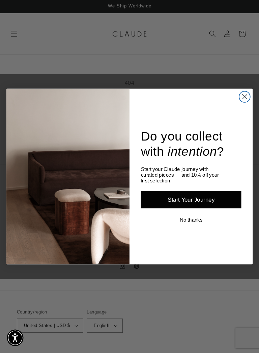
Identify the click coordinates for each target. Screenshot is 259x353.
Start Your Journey (191, 200)
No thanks (191, 220)
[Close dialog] (244, 96)
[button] (15, 337)
